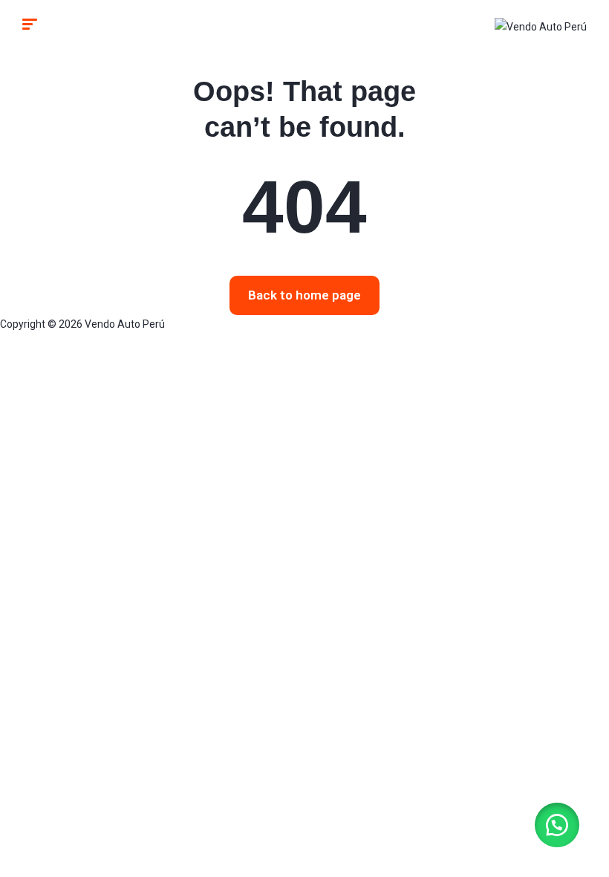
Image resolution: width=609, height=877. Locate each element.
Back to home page (304, 295)
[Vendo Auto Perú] (541, 25)
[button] (557, 825)
